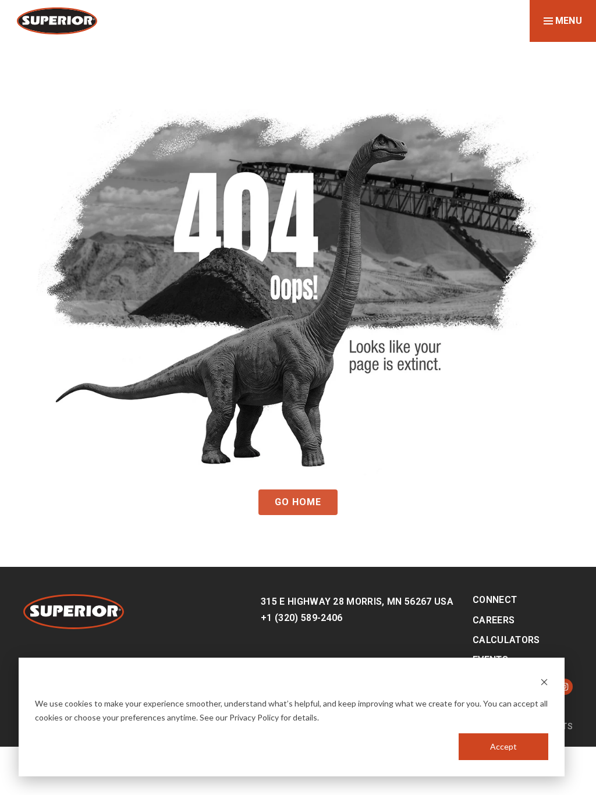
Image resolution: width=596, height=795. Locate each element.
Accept (503, 746)
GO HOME (298, 501)
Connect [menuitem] (495, 599)
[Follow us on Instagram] (564, 687)
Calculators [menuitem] (506, 639)
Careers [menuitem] (494, 620)
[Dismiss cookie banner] (544, 681)
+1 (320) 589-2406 (301, 617)
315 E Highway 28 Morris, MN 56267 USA (357, 601)
